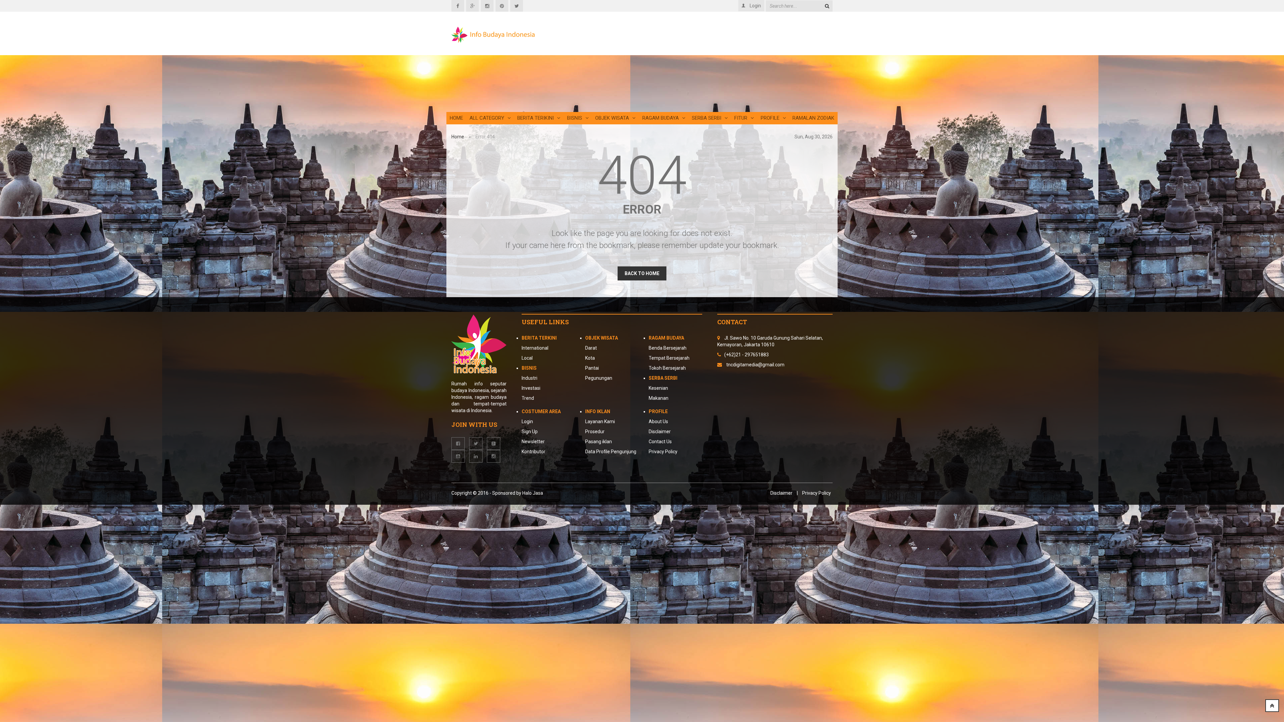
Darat (591, 348)
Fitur (740, 118)
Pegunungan (598, 378)
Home (456, 118)
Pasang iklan (598, 441)
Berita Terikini (535, 118)
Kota (590, 358)
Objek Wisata (612, 118)
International (535, 348)
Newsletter (533, 441)
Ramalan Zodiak (813, 118)
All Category (486, 118)
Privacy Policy (663, 451)
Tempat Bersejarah (669, 358)
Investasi (531, 388)
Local (527, 358)
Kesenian (658, 388)
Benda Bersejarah (667, 348)
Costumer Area (541, 411)
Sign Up (530, 431)
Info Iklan (597, 411)
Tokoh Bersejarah (667, 368)
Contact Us (660, 441)
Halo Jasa (532, 493)
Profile (770, 118)
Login (527, 421)
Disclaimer (660, 431)
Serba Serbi (706, 118)
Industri (529, 378)
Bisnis (574, 118)
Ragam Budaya (660, 118)
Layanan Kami (600, 421)
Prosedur (595, 431)
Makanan (658, 398)
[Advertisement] (707, 65)
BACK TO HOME (642, 273)
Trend (528, 398)
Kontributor (533, 451)
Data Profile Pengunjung (610, 451)
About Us (658, 421)
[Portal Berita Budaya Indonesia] (493, 35)
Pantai (592, 368)
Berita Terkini (539, 338)
